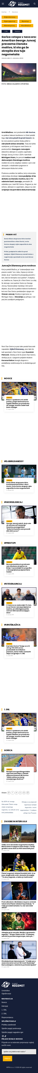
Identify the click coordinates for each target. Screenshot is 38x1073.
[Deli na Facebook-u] (12, 793)
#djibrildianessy (9, 17)
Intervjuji (5, 1006)
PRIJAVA (7, 1058)
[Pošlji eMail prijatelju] (20, 793)
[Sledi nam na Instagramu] (3, 1036)
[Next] (36, 398)
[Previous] (2, 398)
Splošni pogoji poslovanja (11, 1028)
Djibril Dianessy (17, 349)
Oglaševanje (6, 994)
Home (4, 12)
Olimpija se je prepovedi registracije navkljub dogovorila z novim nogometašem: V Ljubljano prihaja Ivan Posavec (28, 807)
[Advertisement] (19, 108)
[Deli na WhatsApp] (9, 793)
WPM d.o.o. (10, 1067)
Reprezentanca (7, 1017)
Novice (15, 12)
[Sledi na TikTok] (5, 1036)
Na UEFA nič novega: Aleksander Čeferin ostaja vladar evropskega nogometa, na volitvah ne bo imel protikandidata (10, 807)
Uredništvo (6, 991)
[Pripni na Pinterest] (24, 793)
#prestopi (25, 21)
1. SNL (6, 31)
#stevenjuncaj (9, 26)
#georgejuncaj (9, 21)
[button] (3, 3)
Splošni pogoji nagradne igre (12, 1032)
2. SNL (4, 1014)
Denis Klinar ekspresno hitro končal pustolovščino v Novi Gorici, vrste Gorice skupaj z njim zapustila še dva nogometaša (19, 485)
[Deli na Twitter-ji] (16, 793)
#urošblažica (26, 26)
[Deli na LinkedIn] (28, 793)
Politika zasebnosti (9, 1025)
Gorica (17, 31)
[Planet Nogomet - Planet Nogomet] (19, 3)
